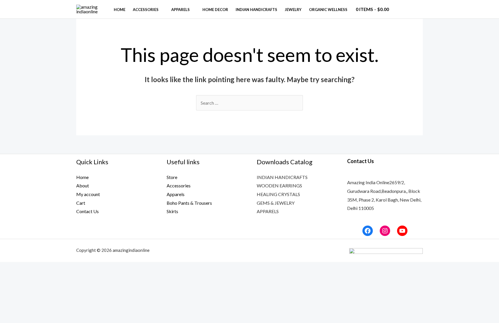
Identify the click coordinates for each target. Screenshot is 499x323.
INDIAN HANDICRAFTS (282, 177)
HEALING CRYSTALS (278, 194)
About (82, 185)
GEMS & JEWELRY (276, 203)
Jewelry (293, 9)
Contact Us (87, 211)
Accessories (146, 9)
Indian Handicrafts (256, 9)
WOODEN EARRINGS (279, 185)
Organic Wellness (328, 9)
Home (119, 9)
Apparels (180, 9)
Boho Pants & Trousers (189, 203)
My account (88, 194)
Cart (80, 203)
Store (172, 177)
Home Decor (215, 9)
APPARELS (268, 211)
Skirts (172, 211)
